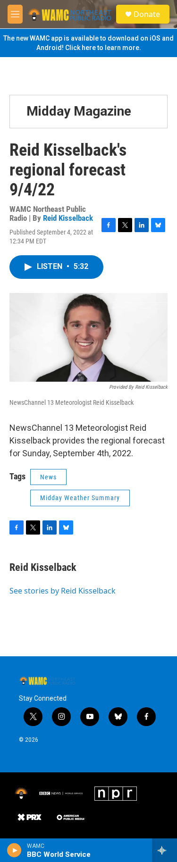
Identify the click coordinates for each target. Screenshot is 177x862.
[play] (14, 850)
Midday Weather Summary (80, 498)
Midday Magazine (78, 111)
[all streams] (164, 850)
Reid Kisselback (68, 218)
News (48, 477)
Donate (147, 14)
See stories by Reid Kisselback (62, 591)
